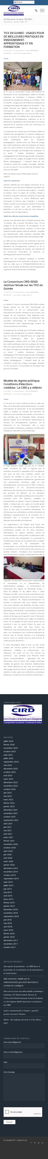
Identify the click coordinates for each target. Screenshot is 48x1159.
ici (17, 174)
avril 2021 (8, 834)
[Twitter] (35, 1143)
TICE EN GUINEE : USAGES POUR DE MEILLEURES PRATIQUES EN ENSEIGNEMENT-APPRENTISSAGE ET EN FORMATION (24, 40)
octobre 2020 (10, 847)
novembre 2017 (11, 943)
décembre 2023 (11, 768)
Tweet (6, 58)
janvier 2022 (9, 806)
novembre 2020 (11, 844)
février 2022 (9, 803)
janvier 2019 (9, 906)
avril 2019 (8, 895)
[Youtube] (39, 1143)
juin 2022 (8, 792)
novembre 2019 (11, 871)
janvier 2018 (9, 937)
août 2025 (8, 755)
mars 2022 (8, 799)
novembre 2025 (11, 748)
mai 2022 (8, 796)
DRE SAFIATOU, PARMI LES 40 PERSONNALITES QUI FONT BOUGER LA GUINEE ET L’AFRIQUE (21, 982)
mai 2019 (8, 892)
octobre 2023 (10, 772)
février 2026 (9, 744)
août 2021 (8, 823)
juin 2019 (8, 889)
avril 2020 (8, 858)
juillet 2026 (8, 741)
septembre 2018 (11, 916)
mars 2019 (8, 899)
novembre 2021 (11, 813)
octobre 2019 (10, 875)
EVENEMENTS (34, 50)
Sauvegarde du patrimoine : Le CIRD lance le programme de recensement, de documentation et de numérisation (23, 969)
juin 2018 (8, 919)
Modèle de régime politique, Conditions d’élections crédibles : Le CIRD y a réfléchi (23, 384)
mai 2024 (8, 765)
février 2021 (9, 840)
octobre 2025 (10, 751)
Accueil (16, 22)
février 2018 (9, 933)
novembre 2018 (11, 913)
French (19, 2)
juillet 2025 (8, 758)
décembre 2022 (11, 782)
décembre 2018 (11, 909)
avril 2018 (8, 926)
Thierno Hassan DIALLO (24, 53)
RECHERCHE (8, 53)
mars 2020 (8, 861)
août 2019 (8, 882)
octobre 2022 (10, 789)
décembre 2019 (11, 868)
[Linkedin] (42, 1143)
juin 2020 (8, 854)
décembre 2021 (11, 810)
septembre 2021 (11, 820)
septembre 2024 (11, 761)
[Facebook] (31, 1143)
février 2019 (9, 902)
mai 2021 (8, 830)
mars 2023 (8, 779)
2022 (22, 22)
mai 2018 (8, 923)
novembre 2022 (11, 785)
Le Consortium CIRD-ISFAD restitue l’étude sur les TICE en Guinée (23, 285)
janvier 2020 (9, 864)
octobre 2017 (10, 947)
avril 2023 (8, 775)
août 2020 (8, 851)
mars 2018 (8, 930)
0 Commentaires (19, 50)
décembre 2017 (11, 940)
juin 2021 (8, 827)
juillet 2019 (8, 885)
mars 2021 (8, 837)
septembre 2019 (11, 878)
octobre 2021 (10, 816)
